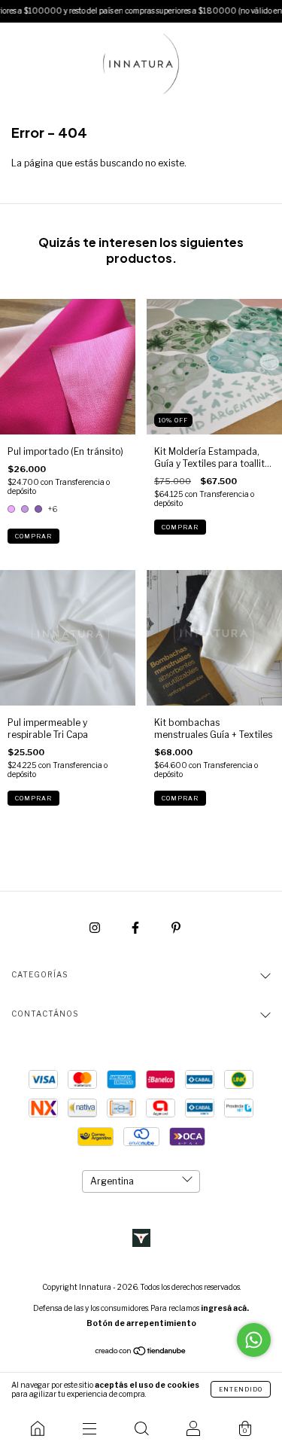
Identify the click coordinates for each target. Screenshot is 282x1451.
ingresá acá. (225, 1307)
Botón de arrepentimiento (141, 1323)
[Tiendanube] (141, 1352)
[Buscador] (141, 1428)
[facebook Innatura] (136, 927)
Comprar (33, 536)
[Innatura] (37, 1428)
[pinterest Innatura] (176, 927)
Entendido (240, 1389)
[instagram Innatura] (96, 927)
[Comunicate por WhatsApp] (254, 1340)
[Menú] (89, 1428)
